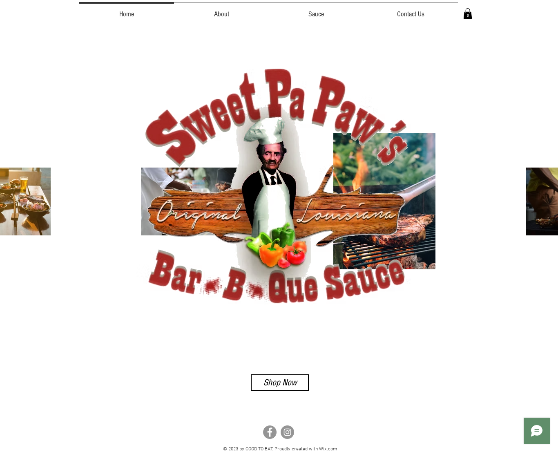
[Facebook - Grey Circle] (270, 432)
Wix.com (328, 449)
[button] (467, 13)
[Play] (89, 353)
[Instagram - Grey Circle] (287, 432)
